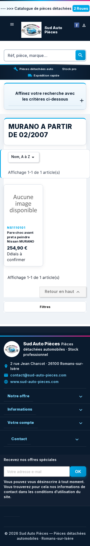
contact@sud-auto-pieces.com (38, 375)
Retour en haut (63, 292)
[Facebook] (76, 25)
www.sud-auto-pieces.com (34, 381)
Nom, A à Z (23, 157)
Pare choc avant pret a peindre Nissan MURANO (20, 236)
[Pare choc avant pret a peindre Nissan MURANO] (23, 204)
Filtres (45, 307)
